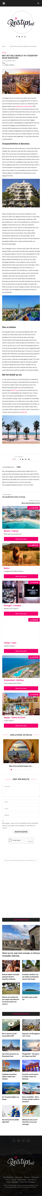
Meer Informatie (21, 539)
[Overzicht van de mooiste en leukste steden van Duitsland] (31, 1066)
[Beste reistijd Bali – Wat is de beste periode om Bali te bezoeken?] (31, 1088)
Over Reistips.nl (8, 1177)
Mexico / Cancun (11, 531)
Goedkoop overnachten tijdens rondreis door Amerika (9, 1076)
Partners (27, 1177)
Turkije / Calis (10, 643)
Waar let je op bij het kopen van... (21, 766)
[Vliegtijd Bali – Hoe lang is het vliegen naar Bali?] (31, 1045)
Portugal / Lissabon (12, 605)
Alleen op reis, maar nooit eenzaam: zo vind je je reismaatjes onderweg (21, 954)
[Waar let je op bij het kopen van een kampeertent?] (21, 751)
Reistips (4, 52)
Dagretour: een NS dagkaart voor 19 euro (31, 1035)
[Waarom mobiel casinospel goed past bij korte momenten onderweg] (11, 966)
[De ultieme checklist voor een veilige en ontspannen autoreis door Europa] (31, 966)
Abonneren (35, 1177)
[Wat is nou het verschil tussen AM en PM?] (11, 1025)
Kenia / (7, 568)
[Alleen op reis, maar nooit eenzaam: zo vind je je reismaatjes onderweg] (21, 937)
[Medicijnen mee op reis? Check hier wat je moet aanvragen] (31, 1111)
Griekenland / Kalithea (14, 680)
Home (3, 46)
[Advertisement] (21, 890)
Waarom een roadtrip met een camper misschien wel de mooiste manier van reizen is (10, 1000)
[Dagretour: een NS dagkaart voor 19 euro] (31, 1025)
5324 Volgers (22, 1179)
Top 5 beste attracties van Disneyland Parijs (10, 1055)
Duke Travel (15, 390)
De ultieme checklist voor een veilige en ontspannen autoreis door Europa (30, 977)
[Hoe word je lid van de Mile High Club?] (11, 1111)
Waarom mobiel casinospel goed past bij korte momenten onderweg (10, 977)
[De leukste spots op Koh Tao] (31, 988)
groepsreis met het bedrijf (24, 106)
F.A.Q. (8, 1179)
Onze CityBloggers (12, 1182)
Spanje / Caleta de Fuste (14, 717)
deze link (24, 412)
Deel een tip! (32, 1179)
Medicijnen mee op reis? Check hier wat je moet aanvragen (30, 1122)
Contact (13, 1179)
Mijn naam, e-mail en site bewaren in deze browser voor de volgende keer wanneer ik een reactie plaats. (20, 826)
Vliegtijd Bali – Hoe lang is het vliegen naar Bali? (30, 1055)
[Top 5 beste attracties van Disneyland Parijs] (11, 1045)
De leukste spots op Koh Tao (29, 998)
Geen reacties (9, 65)
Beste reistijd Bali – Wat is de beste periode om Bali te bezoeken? (30, 1099)
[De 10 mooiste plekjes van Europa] (11, 1088)
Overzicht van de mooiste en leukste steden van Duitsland (30, 1076)
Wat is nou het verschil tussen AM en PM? (9, 1035)
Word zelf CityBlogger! (28, 1182)
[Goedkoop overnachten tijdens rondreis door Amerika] (11, 1066)
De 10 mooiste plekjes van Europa (10, 1098)
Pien (3, 63)
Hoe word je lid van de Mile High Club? (10, 1121)
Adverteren (19, 1177)
